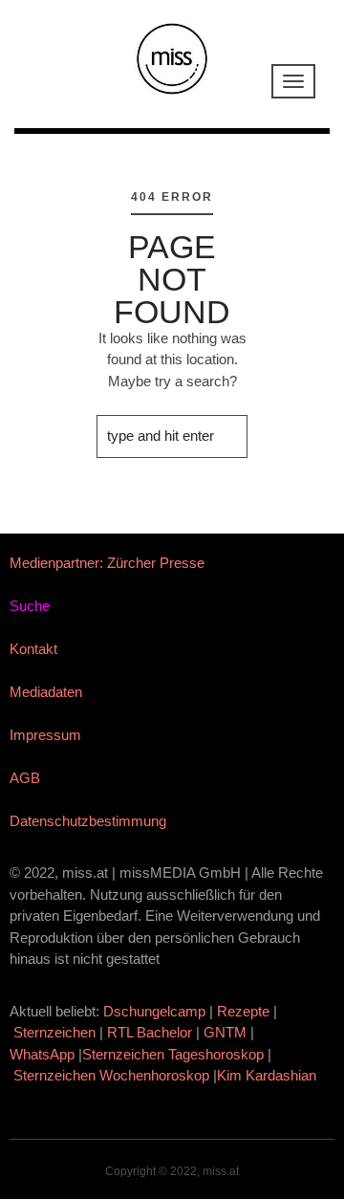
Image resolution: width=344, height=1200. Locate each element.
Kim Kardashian (268, 1075)
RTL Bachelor (149, 1032)
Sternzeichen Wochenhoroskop (111, 1075)
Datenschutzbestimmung (88, 821)
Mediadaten (46, 692)
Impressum (45, 735)
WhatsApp (42, 1054)
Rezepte (243, 1011)
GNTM (225, 1032)
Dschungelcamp (154, 1011)
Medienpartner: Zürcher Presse (107, 563)
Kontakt (33, 649)
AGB (25, 778)
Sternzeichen (54, 1032)
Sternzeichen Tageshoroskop (173, 1054)
